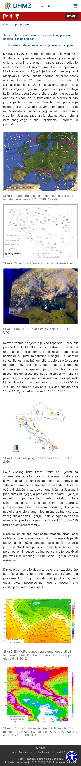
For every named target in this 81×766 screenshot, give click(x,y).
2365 (48, 762)
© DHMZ (41, 748)
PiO (65, 752)
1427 (33, 762)
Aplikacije (44, 752)
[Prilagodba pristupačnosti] (71, 756)
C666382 (57, 758)
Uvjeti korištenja (28, 752)
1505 (40, 762)
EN (48, 6)
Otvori (71, 16)
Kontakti (56, 752)
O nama (13, 752)
